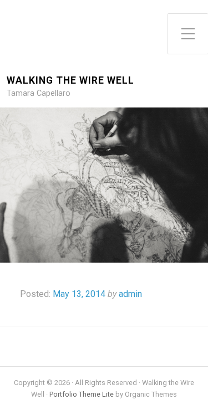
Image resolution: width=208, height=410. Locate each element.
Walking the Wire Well (70, 80)
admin (130, 294)
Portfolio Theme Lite (81, 394)
